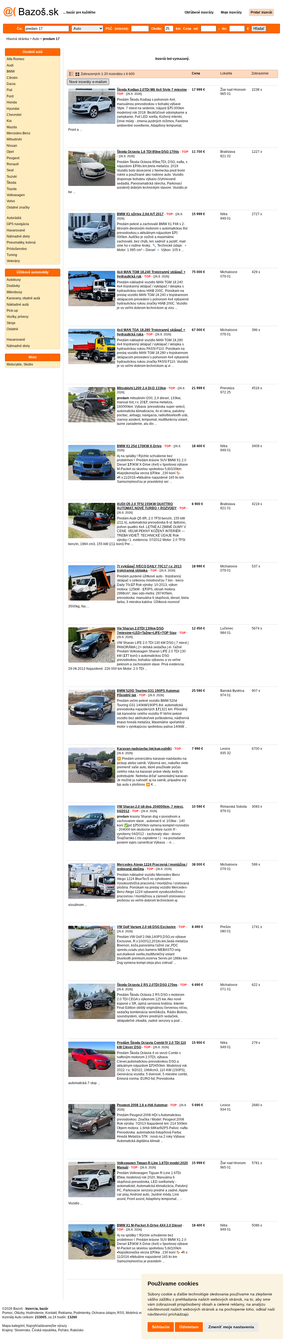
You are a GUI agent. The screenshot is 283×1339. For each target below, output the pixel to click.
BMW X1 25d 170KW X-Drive (139, 446)
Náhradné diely (18, 236)
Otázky (19, 1313)
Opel (10, 152)
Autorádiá (14, 218)
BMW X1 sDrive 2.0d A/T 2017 (140, 214)
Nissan (12, 146)
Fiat (9, 90)
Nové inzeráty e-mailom (88, 82)
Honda (12, 102)
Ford (10, 96)
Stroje (11, 323)
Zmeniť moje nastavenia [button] (231, 1327)
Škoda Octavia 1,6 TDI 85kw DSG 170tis (148, 152)
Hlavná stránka (17, 39)
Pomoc (7, 1313)
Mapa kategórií (13, 1326)
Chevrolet (14, 115)
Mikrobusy (14, 292)
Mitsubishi (14, 139)
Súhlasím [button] (160, 1327)
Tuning (12, 255)
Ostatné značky (18, 207)
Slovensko (22, 1330)
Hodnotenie (35, 1313)
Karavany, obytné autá (23, 298)
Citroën (12, 78)
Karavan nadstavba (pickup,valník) (144, 749)
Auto (35, 39)
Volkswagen (16, 195)
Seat (10, 170)
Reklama (65, 1313)
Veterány (13, 261)
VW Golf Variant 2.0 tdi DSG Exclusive (146, 927)
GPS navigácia (18, 224)
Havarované (16, 230)
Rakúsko (76, 1330)
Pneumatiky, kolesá (21, 242)
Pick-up (12, 311)
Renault (13, 164)
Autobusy (14, 280)
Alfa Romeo (15, 59)
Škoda (11, 183)
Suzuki (12, 176)
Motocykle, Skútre (20, 364)
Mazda (12, 127)
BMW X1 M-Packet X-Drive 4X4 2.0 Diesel (149, 1225)
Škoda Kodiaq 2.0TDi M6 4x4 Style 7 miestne (152, 90)
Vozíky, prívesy (17, 317)
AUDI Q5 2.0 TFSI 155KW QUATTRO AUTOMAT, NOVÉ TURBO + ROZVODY (147, 506)
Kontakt (51, 1313)
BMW (11, 71)
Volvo (11, 201)
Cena (196, 73)
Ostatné (12, 329)
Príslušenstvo (17, 249)
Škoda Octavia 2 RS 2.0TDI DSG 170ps (147, 985)
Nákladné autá (18, 304)
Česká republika (44, 1330)
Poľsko (63, 1330)
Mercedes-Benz (18, 133)
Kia (9, 121)
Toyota (12, 189)
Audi (10, 65)
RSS (120, 1313)
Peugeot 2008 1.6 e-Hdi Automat (142, 1105)
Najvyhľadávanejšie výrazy (46, 1326)
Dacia (11, 84)
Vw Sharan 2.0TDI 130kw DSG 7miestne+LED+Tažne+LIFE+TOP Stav (147, 630)
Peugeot (13, 158)
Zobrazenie (260, 73)
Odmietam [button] (188, 1327)
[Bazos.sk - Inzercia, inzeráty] (31, 15)
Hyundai (13, 109)
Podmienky (82, 1313)
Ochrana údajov (104, 1313)
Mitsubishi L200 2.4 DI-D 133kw (141, 388)
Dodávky (13, 286)
